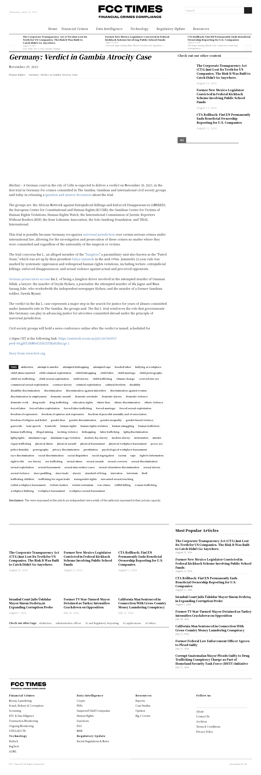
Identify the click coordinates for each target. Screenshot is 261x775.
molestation (141, 437)
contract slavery (62, 384)
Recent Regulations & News (93, 741)
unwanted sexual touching (117, 479)
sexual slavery (151, 467)
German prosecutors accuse (29, 279)
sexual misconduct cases (79, 467)
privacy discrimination (66, 449)
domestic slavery (112, 396)
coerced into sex (149, 378)
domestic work (19, 402)
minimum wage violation (65, 437)
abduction (27, 366)
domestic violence (137, 396)
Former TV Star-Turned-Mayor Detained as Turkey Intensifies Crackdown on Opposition (87, 603)
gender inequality (111, 420)
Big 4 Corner (142, 715)
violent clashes (59, 484)
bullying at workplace (148, 366)
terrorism (132, 473)
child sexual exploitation (54, 378)
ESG (79, 726)
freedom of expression (24, 414)
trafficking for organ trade (54, 479)
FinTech (13, 741)
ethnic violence (153, 402)
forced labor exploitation (45, 408)
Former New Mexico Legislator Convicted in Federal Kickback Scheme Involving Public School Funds (137, 38)
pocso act (156, 443)
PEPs (79, 705)
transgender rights (85, 479)
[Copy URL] (60, 86)
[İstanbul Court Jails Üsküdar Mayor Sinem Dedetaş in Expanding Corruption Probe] (34, 585)
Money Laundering (20, 700)
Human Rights (17, 74)
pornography (41, 449)
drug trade (38, 402)
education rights (83, 402)
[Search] (248, 10)
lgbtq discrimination (136, 431)
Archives (201, 721)
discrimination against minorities (86, 390)
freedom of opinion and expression (63, 414)
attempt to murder (48, 366)
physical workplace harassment (128, 443)
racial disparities (78, 455)
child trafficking (102, 378)
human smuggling (123, 425)
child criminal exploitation (55, 372)
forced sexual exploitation (135, 408)
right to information (152, 455)
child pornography (150, 372)
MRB (79, 730)
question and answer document (68, 195)
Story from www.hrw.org (27, 353)
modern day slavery (96, 437)
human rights (68, 425)
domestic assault (61, 396)
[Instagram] (204, 702)
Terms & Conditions (208, 726)
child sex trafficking (23, 378)
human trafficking (21, 431)
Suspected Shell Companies (93, 710)
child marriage (126, 372)
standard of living (95, 473)
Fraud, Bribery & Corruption (26, 705)
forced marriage (105, 408)
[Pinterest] (50, 86)
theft (144, 473)
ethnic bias (103, 402)
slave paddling (42, 473)
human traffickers (148, 425)
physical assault (66, 443)
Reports (140, 700)
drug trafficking (59, 402)
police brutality (20, 449)
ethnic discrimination (127, 402)
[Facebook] (41, 86)
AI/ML (13, 751)
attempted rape (102, 366)
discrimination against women (128, 390)
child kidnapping (85, 372)
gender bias (58, 420)
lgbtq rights (17, 437)
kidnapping (89, 431)
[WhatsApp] (13, 86)
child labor (107, 372)
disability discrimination (25, 390)
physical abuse (44, 443)
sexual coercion (117, 461)
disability (134, 384)
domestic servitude (86, 396)
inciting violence (67, 431)
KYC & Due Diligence (21, 715)
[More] (69, 86)
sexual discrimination (144, 461)
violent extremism (82, 484)
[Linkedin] (22, 86)
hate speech (33, 425)
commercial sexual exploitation (30, 384)
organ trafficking (21, 443)
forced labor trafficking (78, 408)
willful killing (122, 484)
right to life (17, 461)
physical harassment (92, 443)
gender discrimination (82, 420)
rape (133, 455)
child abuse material (23, 372)
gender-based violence (140, 420)
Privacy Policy (204, 731)
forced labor (18, 408)
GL (245, 763)
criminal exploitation (88, 384)
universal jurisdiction (99, 234)
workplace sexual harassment (87, 490)
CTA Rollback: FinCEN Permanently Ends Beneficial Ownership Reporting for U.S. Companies (219, 38)
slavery (77, 473)
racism (122, 455)
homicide (50, 425)
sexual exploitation (22, 467)
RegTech (14, 746)
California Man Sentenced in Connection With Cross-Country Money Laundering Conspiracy (142, 603)
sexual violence (20, 473)
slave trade (62, 473)
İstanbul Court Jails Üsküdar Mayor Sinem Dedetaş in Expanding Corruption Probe (31, 603)
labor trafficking (109, 431)
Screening (15, 710)
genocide (16, 425)
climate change (125, 378)
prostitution (91, 449)
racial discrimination (51, 455)
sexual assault (95, 461)
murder (157, 437)
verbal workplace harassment (28, 484)
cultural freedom (115, 384)
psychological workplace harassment (124, 449)
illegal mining (44, 431)
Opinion (140, 710)
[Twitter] (32, 86)
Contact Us (202, 716)
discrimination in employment (28, 396)
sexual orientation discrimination (119, 467)
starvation (117, 473)
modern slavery (121, 437)
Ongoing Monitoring (21, 726)
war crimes (103, 484)
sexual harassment (49, 467)
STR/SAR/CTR (17, 730)
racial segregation (103, 455)
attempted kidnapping (76, 366)
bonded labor (123, 366)
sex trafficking (54, 461)
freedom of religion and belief (29, 420)
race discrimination (22, 455)
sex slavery (34, 461)
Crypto (81, 700)
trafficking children (22, 479)
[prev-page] (11, 47)
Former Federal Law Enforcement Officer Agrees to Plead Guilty (212, 643)
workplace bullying (22, 490)
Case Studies (142, 705)
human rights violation (94, 425)
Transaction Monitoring (23, 721)
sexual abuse (74, 461)
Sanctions (83, 721)
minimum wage (38, 437)
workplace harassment (51, 490)
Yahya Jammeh (83, 259)
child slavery (80, 378)
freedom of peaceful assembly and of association (117, 414)
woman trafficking (146, 484)
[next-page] (248, 47)
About (199, 711)
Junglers (92, 254)
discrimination (53, 390)
